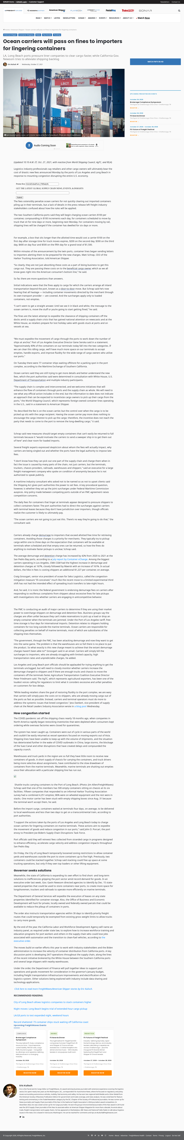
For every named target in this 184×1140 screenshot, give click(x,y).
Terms (155, 1135)
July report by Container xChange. (70, 559)
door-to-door (68, 288)
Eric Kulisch (12, 64)
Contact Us (176, 2)
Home (7, 30)
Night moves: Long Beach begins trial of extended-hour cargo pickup (50, 1008)
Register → (134, 108)
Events (102, 18)
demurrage (45, 535)
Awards (91, 18)
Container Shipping (26, 35)
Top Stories (47, 35)
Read (38, 18)
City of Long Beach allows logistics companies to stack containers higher (52, 1002)
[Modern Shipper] (35, 11)
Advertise (124, 1135)
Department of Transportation (30, 380)
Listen (57, 18)
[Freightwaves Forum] (93, 11)
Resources (114, 18)
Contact (149, 1135)
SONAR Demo (8, 2)
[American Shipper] (57, 11)
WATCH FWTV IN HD (155, 62)
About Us (127, 18)
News (38, 35)
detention (49, 555)
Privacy (161, 1135)
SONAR (81, 18)
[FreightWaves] (13, 11)
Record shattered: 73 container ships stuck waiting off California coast (51, 1021)
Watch (47, 18)
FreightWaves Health (136, 1135)
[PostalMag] (111, 11)
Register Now (30, 1073)
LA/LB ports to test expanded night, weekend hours (41, 1015)
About (117, 1135)
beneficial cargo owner (79, 268)
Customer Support (36, 2)
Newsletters (164, 2)
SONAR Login (21, 2)
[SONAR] (145, 11)
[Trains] (128, 11)
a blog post (80, 706)
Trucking (57, 35)
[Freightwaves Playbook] (76, 11)
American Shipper (17, 30)
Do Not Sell (176, 1135)
